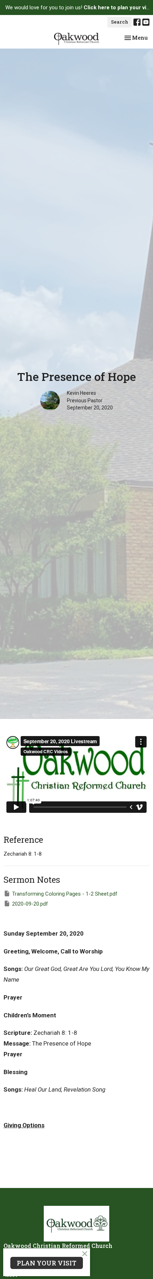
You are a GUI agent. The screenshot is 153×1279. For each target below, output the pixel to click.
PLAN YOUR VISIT (46, 1263)
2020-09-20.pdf (30, 904)
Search (119, 22)
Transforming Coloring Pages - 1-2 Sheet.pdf (64, 894)
